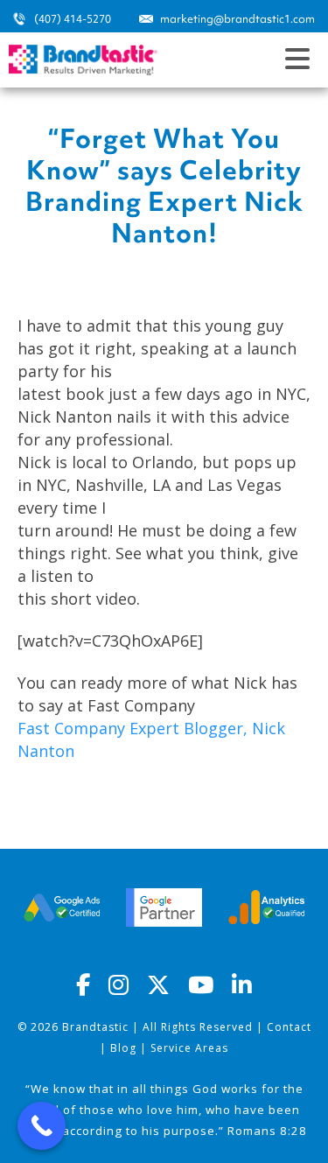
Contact (289, 1026)
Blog (123, 1047)
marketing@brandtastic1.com (237, 18)
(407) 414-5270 (72, 18)
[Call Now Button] (41, 1126)
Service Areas (189, 1047)
